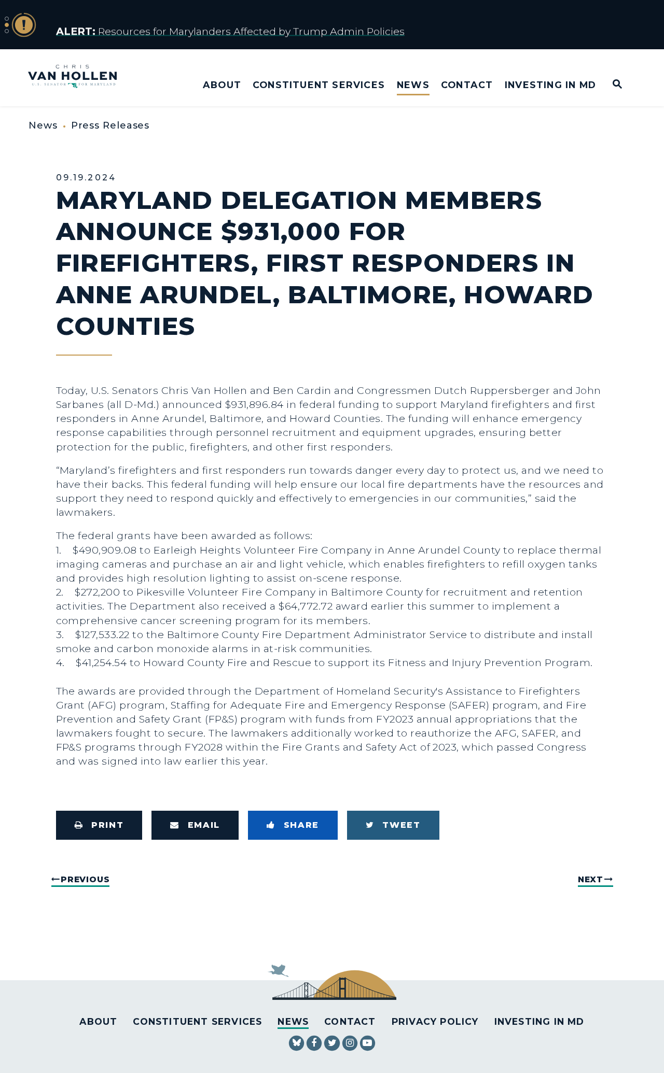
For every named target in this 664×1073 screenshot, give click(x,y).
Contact (467, 84)
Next (590, 879)
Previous (85, 879)
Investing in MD (550, 84)
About (222, 84)
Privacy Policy (435, 1021)
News (413, 84)
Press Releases (110, 125)
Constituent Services (319, 84)
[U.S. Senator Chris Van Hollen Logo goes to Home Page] (79, 77)
